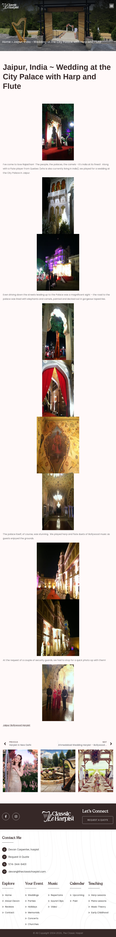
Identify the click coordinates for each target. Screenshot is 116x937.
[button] (111, 6)
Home (6, 42)
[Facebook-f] (5, 816)
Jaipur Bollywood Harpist (16, 725)
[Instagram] (16, 816)
